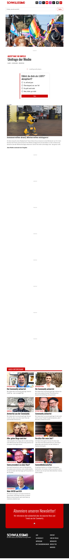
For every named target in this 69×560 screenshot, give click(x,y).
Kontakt (52, 535)
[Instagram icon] (50, 2)
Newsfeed (52, 547)
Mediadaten (53, 541)
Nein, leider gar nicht (30, 91)
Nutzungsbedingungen (42, 544)
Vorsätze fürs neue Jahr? (44, 438)
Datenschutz (39, 538)
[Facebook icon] (40, 2)
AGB (37, 535)
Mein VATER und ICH (14, 491)
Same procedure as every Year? (18, 464)
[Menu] (60, 2)
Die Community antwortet (16, 388)
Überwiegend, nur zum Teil (31, 85)
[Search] (36, 2)
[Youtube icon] (46, 2)
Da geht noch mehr (29, 88)
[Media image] (20, 379)
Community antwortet (43, 413)
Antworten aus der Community (18, 413)
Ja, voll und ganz (28, 82)
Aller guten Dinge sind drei (16, 438)
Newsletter (53, 544)
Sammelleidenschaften (43, 464)
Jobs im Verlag (54, 538)
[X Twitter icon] (43, 2)
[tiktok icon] (53, 2)
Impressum (39, 541)
